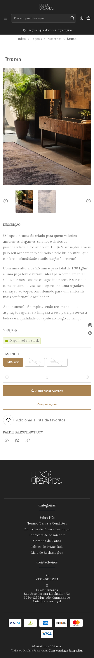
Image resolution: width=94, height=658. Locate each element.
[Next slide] (88, 201)
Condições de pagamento (47, 535)
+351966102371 (47, 579)
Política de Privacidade (47, 547)
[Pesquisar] (72, 18)
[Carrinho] (88, 18)
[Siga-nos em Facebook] (90, 333)
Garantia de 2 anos (47, 541)
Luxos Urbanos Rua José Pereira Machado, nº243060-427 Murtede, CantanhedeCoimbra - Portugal (47, 595)
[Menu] (6, 18)
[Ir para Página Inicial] (47, 6)
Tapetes (36, 39)
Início (22, 39)
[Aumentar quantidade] (87, 377)
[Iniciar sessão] (82, 18)
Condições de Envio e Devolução (47, 529)
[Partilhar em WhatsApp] (17, 441)
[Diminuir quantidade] (7, 377)
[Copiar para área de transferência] (27, 441)
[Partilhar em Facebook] (6, 441)
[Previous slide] (6, 201)
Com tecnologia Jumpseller (65, 650)
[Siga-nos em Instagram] (90, 325)
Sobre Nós (47, 517)
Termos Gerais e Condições (47, 523)
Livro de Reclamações (47, 552)
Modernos (54, 39)
